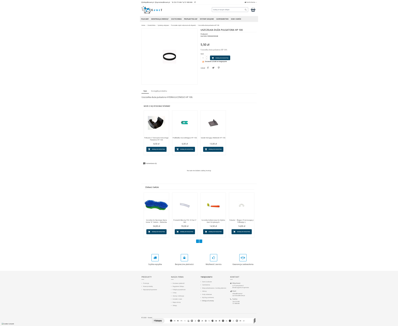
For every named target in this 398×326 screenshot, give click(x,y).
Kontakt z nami (177, 299)
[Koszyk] (253, 9)
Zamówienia (206, 285)
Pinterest (219, 68)
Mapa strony (176, 302)
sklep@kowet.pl (237, 293)
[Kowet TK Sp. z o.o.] (159, 9)
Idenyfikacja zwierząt (160, 19)
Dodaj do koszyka (220, 58)
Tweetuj (213, 68)
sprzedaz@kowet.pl (238, 295)
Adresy (204, 291)
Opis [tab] (145, 91)
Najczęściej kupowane (150, 289)
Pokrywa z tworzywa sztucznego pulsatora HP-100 (156, 139)
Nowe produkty (148, 286)
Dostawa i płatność (178, 283)
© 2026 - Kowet (146, 318)
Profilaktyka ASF (190, 19)
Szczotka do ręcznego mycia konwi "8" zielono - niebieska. (156, 221)
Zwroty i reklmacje (178, 296)
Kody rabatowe (207, 294)
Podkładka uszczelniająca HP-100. (185, 138)
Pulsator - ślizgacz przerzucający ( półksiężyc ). (241, 221)
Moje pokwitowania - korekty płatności (214, 288)
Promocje (146, 283)
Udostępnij (208, 68)
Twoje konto (206, 277)
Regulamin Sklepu (178, 286)
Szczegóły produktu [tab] (159, 91)
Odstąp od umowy (208, 301)
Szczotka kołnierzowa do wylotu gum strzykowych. (213, 221)
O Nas (174, 293)
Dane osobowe (207, 282)
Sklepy (174, 305)
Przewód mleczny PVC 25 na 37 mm (184, 221)
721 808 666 (188, 2)
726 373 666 (177, 2)
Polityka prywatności (179, 289)
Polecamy (145, 19)
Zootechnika (176, 19)
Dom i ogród (236, 19)
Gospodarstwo (222, 19)
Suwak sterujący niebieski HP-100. (213, 138)
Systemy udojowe (207, 19)
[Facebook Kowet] (195, 2)
